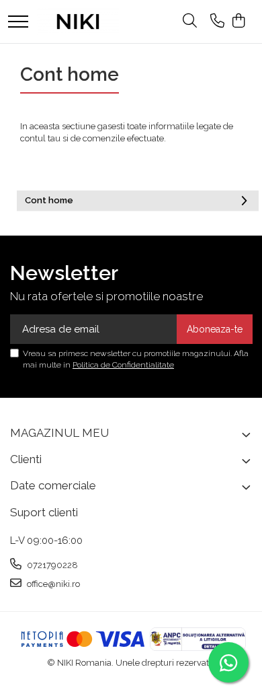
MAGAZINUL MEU (59, 433)
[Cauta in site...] (190, 21)
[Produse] (18, 22)
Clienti (26, 459)
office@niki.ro (52, 584)
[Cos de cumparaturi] (238, 21)
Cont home (49, 200)
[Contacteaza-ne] (217, 21)
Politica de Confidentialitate (123, 365)
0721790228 (51, 565)
